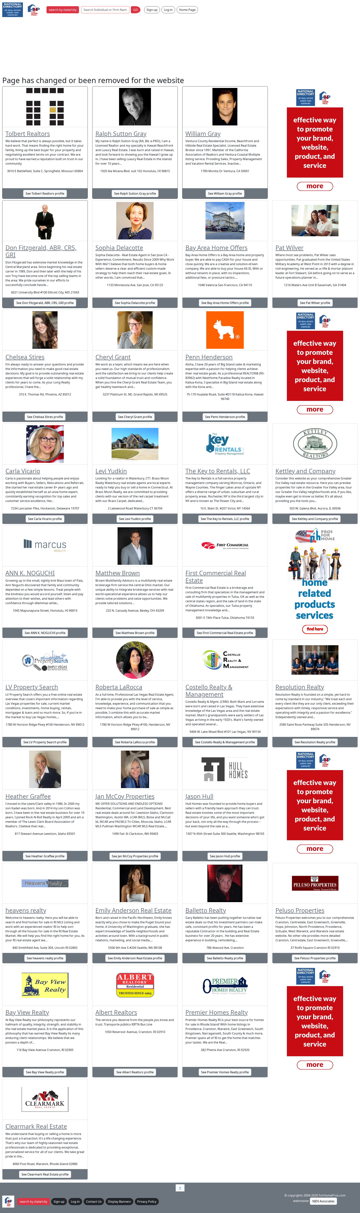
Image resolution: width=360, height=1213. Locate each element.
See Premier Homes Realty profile (225, 1072)
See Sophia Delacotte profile (135, 303)
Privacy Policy (146, 1201)
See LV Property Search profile (45, 742)
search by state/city (62, 10)
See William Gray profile (225, 193)
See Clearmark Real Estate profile (45, 1174)
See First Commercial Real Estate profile (225, 633)
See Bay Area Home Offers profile (225, 303)
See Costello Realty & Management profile (225, 742)
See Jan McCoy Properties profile (135, 856)
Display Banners (119, 1201)
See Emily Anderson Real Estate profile (135, 958)
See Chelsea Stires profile (45, 417)
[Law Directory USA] (315, 366)
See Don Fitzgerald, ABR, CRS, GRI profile (45, 303)
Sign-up (152, 10)
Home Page (187, 10)
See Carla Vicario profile (45, 519)
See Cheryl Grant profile (135, 417)
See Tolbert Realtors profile (45, 193)
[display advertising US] (315, 142)
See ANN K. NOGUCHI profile (45, 633)
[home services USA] (315, 582)
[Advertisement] (180, 47)
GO (135, 10)
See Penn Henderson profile (225, 417)
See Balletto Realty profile (225, 958)
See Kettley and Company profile (315, 519)
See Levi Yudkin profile (135, 519)
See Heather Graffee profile (45, 856)
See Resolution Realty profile (315, 742)
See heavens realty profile (45, 958)
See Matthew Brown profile (135, 633)
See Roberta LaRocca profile (135, 742)
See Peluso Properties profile (315, 958)
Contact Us (94, 1201)
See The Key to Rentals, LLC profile (225, 519)
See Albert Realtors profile (135, 1072)
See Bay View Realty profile (45, 1072)
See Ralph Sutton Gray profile (135, 193)
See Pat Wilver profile (315, 303)
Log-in (168, 10)
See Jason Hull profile (225, 856)
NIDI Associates (323, 1201)
